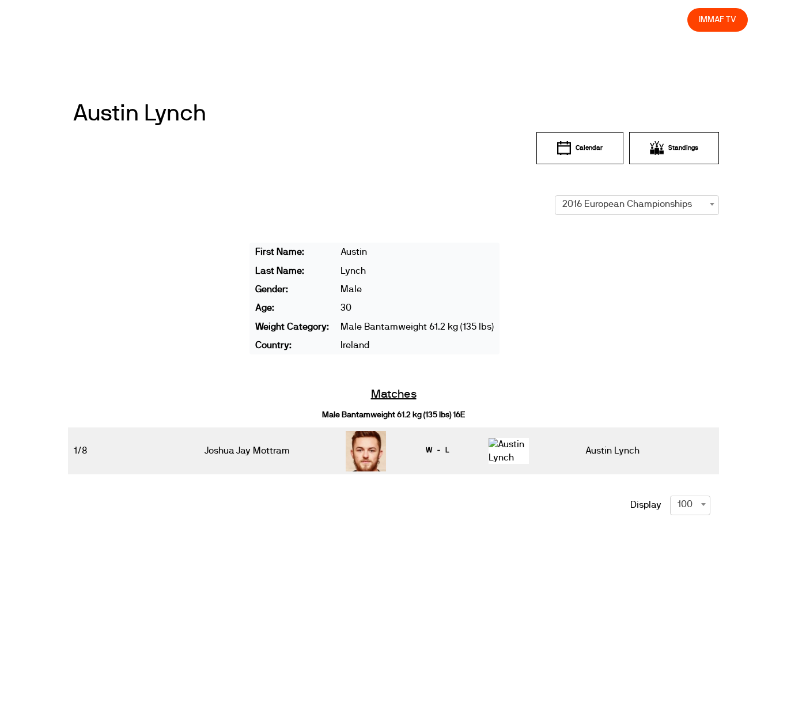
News (340, 19)
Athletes (575, 19)
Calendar (589, 148)
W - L (437, 450)
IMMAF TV (717, 19)
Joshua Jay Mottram (247, 450)
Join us (529, 19)
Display (645, 504)
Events (381, 19)
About (422, 19)
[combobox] (636, 204)
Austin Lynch (139, 113)
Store (668, 19)
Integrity (624, 19)
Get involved (475, 19)
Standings (683, 148)
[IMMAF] (66, 20)
